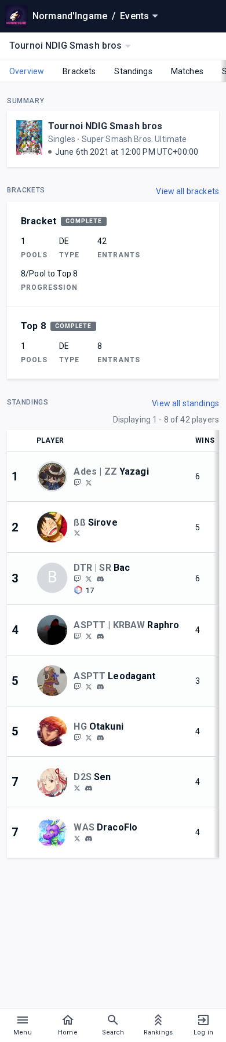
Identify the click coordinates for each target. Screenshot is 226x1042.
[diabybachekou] (100, 579)
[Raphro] (77, 635)
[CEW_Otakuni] (88, 737)
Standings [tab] (133, 71)
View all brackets (187, 191)
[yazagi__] (77, 482)
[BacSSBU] (77, 578)
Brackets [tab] (79, 71)
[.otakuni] (100, 738)
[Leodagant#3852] (100, 687)
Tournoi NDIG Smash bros (105, 126)
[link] (100, 578)
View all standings (185, 403)
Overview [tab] (26, 71)
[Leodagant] (77, 686)
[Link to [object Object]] (55, 476)
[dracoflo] (88, 839)
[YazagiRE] (88, 482)
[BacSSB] (88, 578)
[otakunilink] (77, 737)
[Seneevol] (77, 787)
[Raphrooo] (88, 635)
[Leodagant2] (88, 686)
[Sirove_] (77, 533)
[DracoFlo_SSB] (77, 838)
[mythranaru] (88, 788)
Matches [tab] (187, 71)
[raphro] (100, 636)
